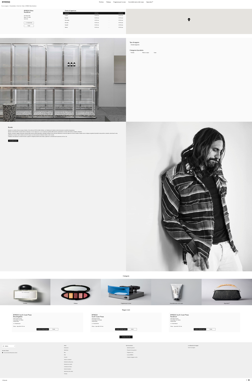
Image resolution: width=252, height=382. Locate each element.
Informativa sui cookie (68, 364)
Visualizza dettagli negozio (42, 329)
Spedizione (66, 350)
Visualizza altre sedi (126, 336)
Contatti (65, 357)
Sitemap (65, 373)
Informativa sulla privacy (68, 361)
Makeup (108, 2)
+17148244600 (16, 323)
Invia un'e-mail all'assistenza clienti (10, 352)
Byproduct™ (149, 2)
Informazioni (66, 347)
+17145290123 (29, 22)
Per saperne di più (13, 140)
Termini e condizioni (67, 359)
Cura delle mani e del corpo (136, 2)
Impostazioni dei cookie (68, 371)
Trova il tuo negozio (191, 347)
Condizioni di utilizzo (68, 366)
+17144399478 (95, 323)
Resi (65, 352)
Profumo (101, 2)
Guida (29, 25)
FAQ (65, 354)
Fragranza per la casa (119, 2)
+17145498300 (174, 323)
